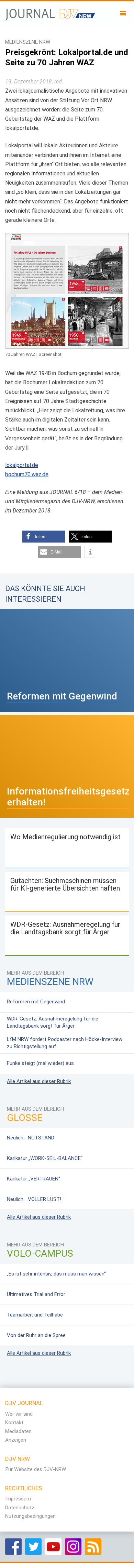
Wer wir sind (19, 1414)
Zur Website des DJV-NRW (35, 1469)
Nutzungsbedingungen (30, 1516)
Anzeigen (15, 1440)
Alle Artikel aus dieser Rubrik (39, 1081)
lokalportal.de (21, 465)
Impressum (18, 1499)
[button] (43, 537)
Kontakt (14, 1422)
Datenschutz (19, 1508)
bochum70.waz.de (26, 474)
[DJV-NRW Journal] (50, 12)
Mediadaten (18, 1431)
